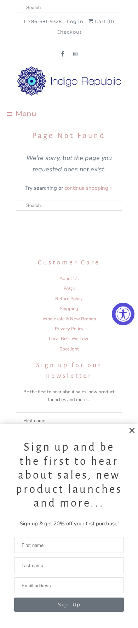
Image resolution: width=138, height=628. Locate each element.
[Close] (132, 430)
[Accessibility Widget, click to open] (123, 314)
